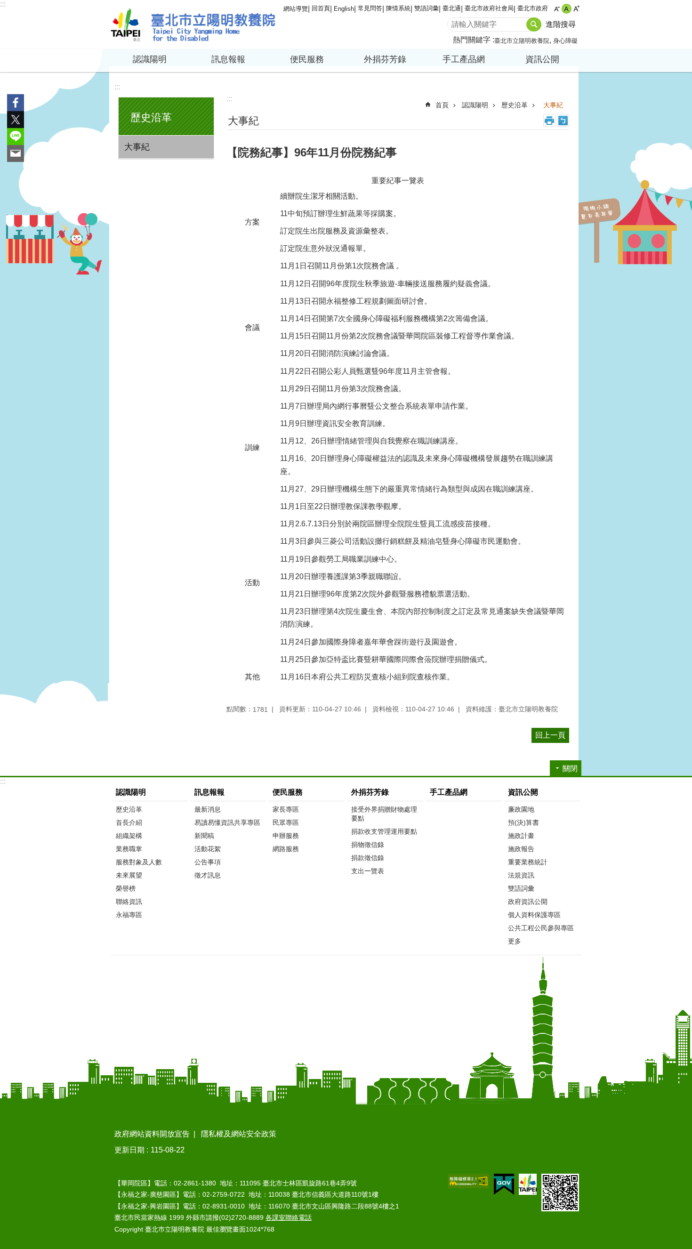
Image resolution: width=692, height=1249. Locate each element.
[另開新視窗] (468, 1181)
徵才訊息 (207, 875)
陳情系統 (398, 8)
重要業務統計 (527, 862)
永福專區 (129, 915)
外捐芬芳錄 (370, 792)
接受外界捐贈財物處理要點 (384, 814)
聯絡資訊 (129, 901)
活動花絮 (207, 849)
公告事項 (207, 862)
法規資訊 (521, 875)
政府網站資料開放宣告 (152, 1134)
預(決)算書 (523, 822)
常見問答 (370, 8)
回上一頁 (550, 735)
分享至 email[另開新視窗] (15, 153)
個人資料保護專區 (534, 915)
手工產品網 (464, 59)
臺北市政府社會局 (489, 8)
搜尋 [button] (533, 24)
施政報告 (521, 849)
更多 (514, 941)
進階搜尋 (561, 24)
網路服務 (286, 849)
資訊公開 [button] (542, 59)
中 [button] (566, 9)
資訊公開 (523, 792)
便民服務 (288, 792)
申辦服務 (286, 835)
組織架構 (129, 835)
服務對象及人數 (139, 862)
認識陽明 (475, 105)
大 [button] (576, 9)
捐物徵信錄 (367, 844)
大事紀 (137, 147)
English (344, 8)
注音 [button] (563, 120)
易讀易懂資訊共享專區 (227, 822)
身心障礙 (565, 40)
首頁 (442, 105)
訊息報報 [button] (228, 59)
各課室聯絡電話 (289, 1217)
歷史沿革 (514, 105)
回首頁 (321, 8)
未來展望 (129, 875)
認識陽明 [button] (150, 59)
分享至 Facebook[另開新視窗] (15, 102)
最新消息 (207, 809)
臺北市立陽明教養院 (193, 24)
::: (3, 4)
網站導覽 (295, 8)
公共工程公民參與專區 (541, 928)
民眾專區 (286, 822)
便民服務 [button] (307, 59)
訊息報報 (209, 792)
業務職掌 (129, 849)
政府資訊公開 (527, 901)
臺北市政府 (532, 8)
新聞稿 (204, 835)
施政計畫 (521, 835)
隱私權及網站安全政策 (238, 1134)
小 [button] (557, 9)
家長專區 (286, 809)
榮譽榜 (126, 888)
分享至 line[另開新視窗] (15, 136)
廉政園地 (521, 809)
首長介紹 (129, 822)
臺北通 (452, 8)
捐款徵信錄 (367, 858)
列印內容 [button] (549, 120)
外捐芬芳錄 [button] (385, 59)
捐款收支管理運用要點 (384, 831)
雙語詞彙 (426, 8)
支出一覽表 (367, 871)
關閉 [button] (570, 769)
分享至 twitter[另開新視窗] (15, 119)
